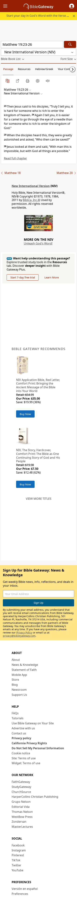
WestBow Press (22, 817)
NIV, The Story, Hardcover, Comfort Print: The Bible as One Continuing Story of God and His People (38, 455)
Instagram (19, 850)
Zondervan (19, 822)
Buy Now (25, 414)
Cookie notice (21, 753)
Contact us (19, 733)
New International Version (31, 186)
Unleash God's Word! (38, 243)
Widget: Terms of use (26, 763)
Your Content (66, 69)
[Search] (70, 44)
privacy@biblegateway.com (19, 635)
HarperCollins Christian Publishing (35, 797)
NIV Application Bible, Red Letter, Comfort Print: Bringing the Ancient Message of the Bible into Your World (38, 385)
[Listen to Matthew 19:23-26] (47, 81)
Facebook (18, 845)
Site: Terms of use (24, 758)
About (16, 660)
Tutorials (17, 718)
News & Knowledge (25, 665)
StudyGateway (21, 787)
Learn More (51, 277)
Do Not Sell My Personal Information (38, 748)
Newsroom (19, 690)
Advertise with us (23, 728)
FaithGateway (21, 782)
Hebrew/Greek (44, 69)
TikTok (16, 860)
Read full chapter (15, 158)
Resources (24, 69)
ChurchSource (21, 792)
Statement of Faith (24, 670)
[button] (71, 6)
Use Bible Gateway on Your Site (33, 723)
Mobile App (19, 675)
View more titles (38, 499)
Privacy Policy (24, 632)
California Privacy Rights (29, 743)
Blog (15, 685)
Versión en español (25, 889)
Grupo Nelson (21, 802)
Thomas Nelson (22, 812)
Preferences (20, 894)
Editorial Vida (21, 807)
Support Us (19, 695)
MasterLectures (22, 827)
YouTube (17, 870)
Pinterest (18, 855)
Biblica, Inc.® (31, 200)
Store (15, 680)
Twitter (16, 865)
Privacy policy (21, 738)
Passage (8, 69)
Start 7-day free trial (22, 277)
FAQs (15, 713)
